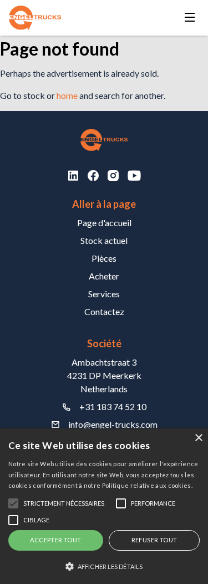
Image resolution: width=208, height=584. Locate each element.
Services (104, 293)
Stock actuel (104, 240)
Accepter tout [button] (55, 539)
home (67, 95)
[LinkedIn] (73, 175)
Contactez (104, 311)
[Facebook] (93, 175)
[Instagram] (113, 175)
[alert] (104, 506)
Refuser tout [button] (154, 539)
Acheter (104, 276)
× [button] (198, 438)
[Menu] (189, 18)
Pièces (104, 258)
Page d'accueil (104, 222)
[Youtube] (134, 175)
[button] (104, 566)
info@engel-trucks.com (113, 424)
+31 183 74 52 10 (112, 406)
